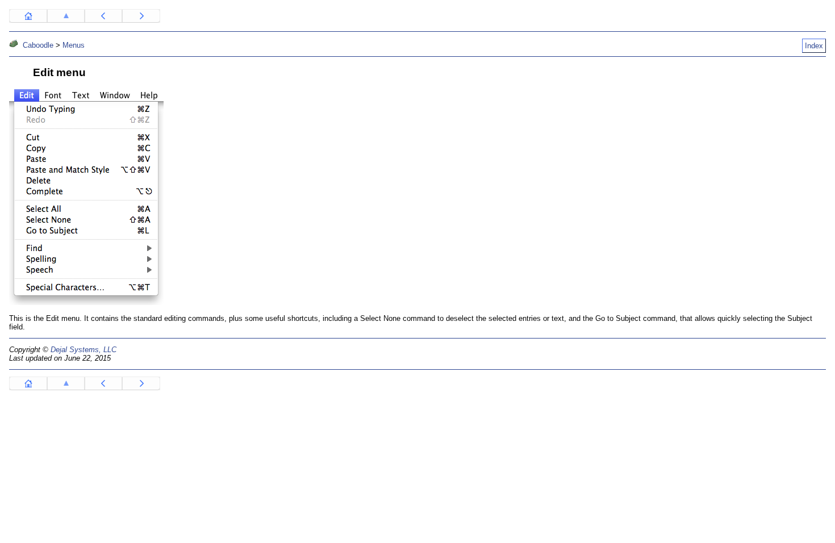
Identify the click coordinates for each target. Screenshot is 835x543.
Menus (73, 45)
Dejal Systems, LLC (83, 349)
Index (814, 45)
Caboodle (38, 45)
